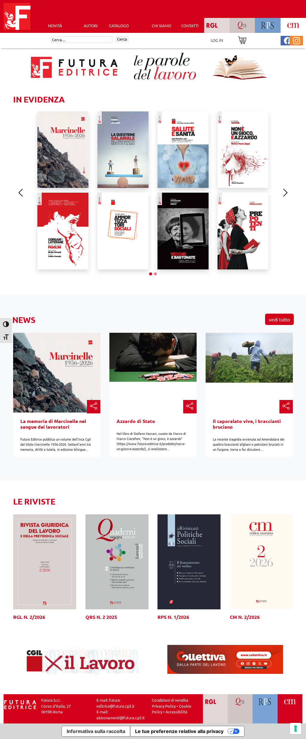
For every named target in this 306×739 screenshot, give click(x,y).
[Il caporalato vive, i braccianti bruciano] (249, 357)
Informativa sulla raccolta (96, 731)
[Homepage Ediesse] (20, 703)
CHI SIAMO (161, 25)
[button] (93, 406)
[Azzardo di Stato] (153, 356)
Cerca (122, 39)
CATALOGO (119, 25)
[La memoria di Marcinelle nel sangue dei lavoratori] (56, 372)
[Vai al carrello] (242, 39)
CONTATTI (190, 25)
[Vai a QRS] (240, 708)
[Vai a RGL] (215, 708)
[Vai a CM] (290, 708)
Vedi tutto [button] (279, 319)
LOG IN (217, 40)
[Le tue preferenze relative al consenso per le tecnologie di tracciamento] (295, 728)
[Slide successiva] (285, 193)
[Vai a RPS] (265, 708)
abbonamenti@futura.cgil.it (121, 717)
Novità (55, 25)
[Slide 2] (155, 273)
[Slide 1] (150, 273)
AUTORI (91, 25)
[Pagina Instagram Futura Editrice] (296, 39)
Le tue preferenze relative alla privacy (179, 731)
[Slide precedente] (20, 193)
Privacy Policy (164, 706)
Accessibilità (176, 711)
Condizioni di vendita (170, 700)
